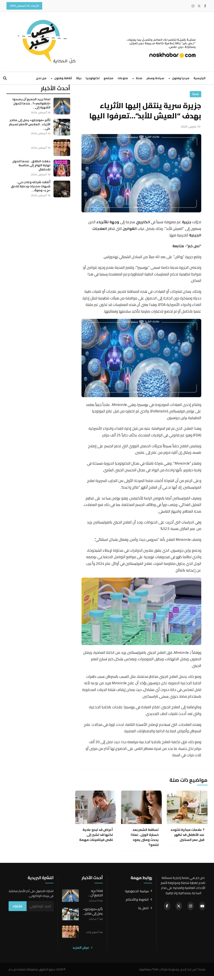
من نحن (41, 78)
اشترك (17, 906)
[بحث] (5, 78)
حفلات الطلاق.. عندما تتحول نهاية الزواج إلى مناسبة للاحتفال (31, 165)
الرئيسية (199, 78)
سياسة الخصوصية (137, 891)
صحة (138, 78)
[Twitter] (199, 6)
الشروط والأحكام (137, 899)
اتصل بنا (143, 908)
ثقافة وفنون (63, 78)
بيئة (79, 78)
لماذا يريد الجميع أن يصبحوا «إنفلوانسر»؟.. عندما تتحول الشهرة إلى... (31, 103)
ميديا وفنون (180, 78)
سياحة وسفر (155, 78)
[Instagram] (193, 6)
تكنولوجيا (92, 78)
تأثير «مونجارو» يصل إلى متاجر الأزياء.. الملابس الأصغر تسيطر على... (29, 124)
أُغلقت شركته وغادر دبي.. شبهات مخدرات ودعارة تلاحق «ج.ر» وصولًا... (30, 186)
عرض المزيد (81, 947)
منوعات (122, 78)
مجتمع (108, 78)
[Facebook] (205, 6)
